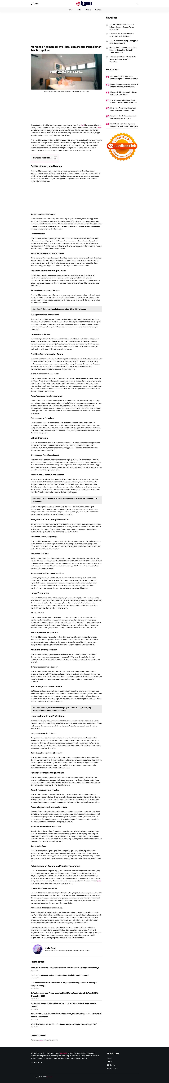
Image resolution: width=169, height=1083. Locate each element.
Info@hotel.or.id (36, 1063)
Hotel (79, 10)
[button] (137, 3)
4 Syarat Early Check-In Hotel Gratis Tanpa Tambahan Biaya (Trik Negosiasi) (122, 59)
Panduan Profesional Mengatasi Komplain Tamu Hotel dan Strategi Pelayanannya (65, 968)
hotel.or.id (49, 1077)
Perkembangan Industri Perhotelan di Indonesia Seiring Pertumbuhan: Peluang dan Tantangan (124, 86)
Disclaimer (111, 1065)
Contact (98, 10)
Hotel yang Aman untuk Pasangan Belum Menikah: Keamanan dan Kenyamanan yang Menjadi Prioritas (123, 110)
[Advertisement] (66, 30)
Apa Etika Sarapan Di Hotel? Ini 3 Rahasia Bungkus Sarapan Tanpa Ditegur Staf (64, 1024)
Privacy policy (112, 1068)
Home (70, 10)
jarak (99, 881)
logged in (42, 1040)
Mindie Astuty (50, 948)
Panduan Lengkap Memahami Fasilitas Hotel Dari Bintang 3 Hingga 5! (60, 975)
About (88, 10)
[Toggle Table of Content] (54, 158)
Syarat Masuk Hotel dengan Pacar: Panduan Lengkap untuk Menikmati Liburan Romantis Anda (123, 102)
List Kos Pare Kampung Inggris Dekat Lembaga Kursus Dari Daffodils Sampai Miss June (123, 50)
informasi (63, 1053)
